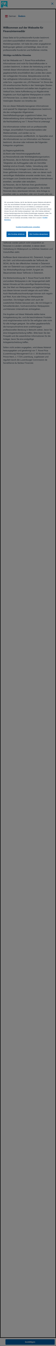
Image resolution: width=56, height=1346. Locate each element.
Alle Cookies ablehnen (16, 234)
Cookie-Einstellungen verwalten (28, 227)
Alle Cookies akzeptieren (38, 234)
